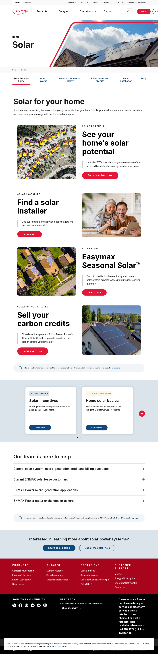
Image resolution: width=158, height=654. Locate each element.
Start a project (88, 570)
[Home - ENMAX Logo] (20, 11)
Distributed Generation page (124, 518)
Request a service (89, 575)
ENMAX (17, 2)
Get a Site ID (86, 584)
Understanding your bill (126, 583)
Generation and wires (137, 2)
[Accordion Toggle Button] (143, 468)
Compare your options (23, 570)
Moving (118, 574)
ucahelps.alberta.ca (130, 625)
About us (84, 2)
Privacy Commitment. (59, 646)
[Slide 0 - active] (77, 437)
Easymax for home (21, 575)
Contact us (118, 2)
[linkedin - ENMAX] (33, 605)
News (95, 2)
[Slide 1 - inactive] (80, 437)
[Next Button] (142, 414)
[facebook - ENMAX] (20, 605)
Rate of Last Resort (21, 579)
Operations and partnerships (95, 579)
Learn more (114, 368)
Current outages (54, 570)
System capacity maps (57, 579)
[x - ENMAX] (14, 605)
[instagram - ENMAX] (26, 605)
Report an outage (54, 575)
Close (146, 643)
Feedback (72, 2)
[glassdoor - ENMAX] (45, 605)
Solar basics (18, 584)
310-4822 (128, 629)
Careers (105, 2)
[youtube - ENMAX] (39, 605)
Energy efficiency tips (125, 578)
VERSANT (29, 2)
